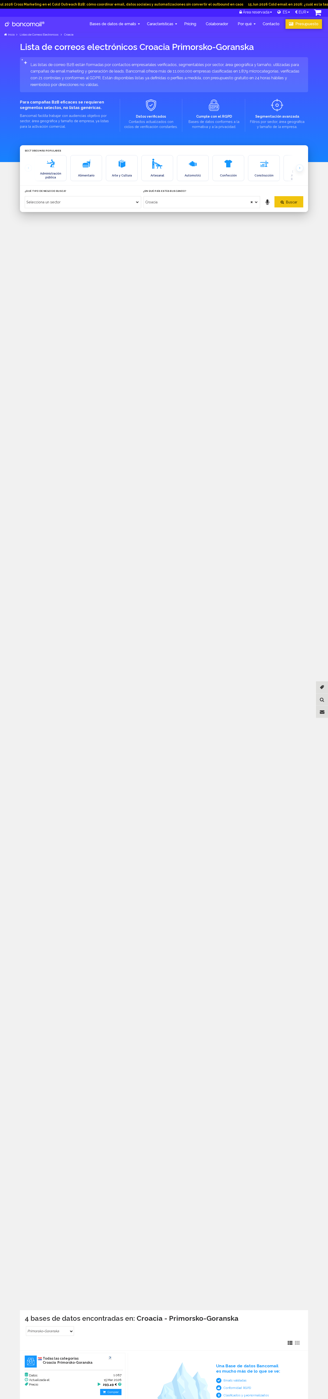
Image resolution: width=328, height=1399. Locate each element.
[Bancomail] (25, 28)
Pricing (190, 24)
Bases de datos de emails (113, 24)
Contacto (271, 24)
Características (160, 24)
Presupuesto (306, 24)
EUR (302, 12)
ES (284, 12)
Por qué (245, 24)
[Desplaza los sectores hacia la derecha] (299, 168)
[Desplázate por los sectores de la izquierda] (28, 168)
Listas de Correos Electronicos (39, 34)
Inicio (11, 34)
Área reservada (255, 12)
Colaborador (217, 24)
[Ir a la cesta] (317, 14)
